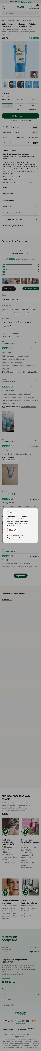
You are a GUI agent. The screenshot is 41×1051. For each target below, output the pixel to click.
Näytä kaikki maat (13, 538)
